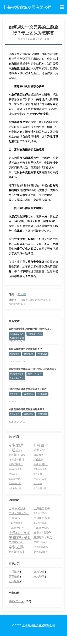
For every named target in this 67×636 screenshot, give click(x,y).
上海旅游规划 (17, 508)
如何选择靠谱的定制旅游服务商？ (27, 409)
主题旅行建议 (40, 522)
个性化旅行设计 (19, 513)
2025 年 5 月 (16, 601)
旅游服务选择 (15, 488)
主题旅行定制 (16, 522)
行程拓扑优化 (40, 478)
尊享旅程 (14, 576)
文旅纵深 (14, 581)
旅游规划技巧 (40, 488)
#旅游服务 (28, 353)
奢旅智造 (39, 572)
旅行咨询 (13, 473)
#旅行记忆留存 (35, 373)
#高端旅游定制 (17, 337)
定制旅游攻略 (17, 455)
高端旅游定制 (15, 483)
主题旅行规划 (43, 537)
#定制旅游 (15, 353)
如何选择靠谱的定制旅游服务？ (25, 348)
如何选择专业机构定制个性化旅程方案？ (30, 328)
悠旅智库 (39, 576)
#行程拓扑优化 (35, 333)
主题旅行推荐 (16, 527)
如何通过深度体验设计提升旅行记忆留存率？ (33, 369)
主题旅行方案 (19, 532)
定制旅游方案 (17, 552)
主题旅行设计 (41, 464)
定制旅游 (16, 445)
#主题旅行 (15, 394)
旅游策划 (38, 473)
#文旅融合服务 (17, 333)
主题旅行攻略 (26, 300)
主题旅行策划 (15, 478)
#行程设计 (42, 353)
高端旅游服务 (15, 469)
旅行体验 (38, 483)
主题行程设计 (16, 464)
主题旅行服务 (42, 532)
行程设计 (41, 445)
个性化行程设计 (41, 513)
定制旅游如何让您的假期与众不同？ (28, 389)
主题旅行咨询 (42, 518)
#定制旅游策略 (17, 373)
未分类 (22, 294)
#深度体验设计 (17, 378)
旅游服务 (39, 455)
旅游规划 (39, 450)
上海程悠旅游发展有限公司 (38, 625)
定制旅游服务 (43, 300)
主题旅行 (15, 449)
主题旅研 (14, 572)
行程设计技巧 (17, 304)
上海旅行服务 (42, 508)
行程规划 (38, 459)
